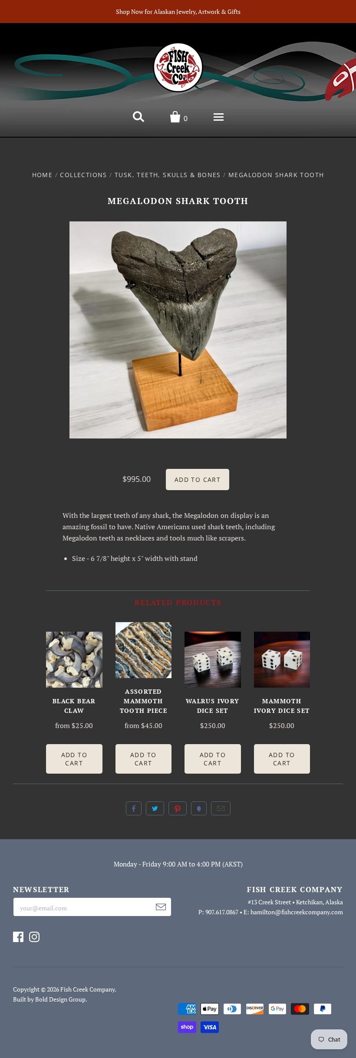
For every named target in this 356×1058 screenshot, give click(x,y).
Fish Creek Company (87, 989)
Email (221, 808)
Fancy (199, 808)
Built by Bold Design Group (49, 999)
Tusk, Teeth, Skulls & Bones (168, 175)
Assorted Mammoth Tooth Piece (143, 701)
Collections (83, 175)
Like (134, 808)
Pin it (177, 808)
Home (42, 175)
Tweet (155, 808)
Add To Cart (74, 759)
